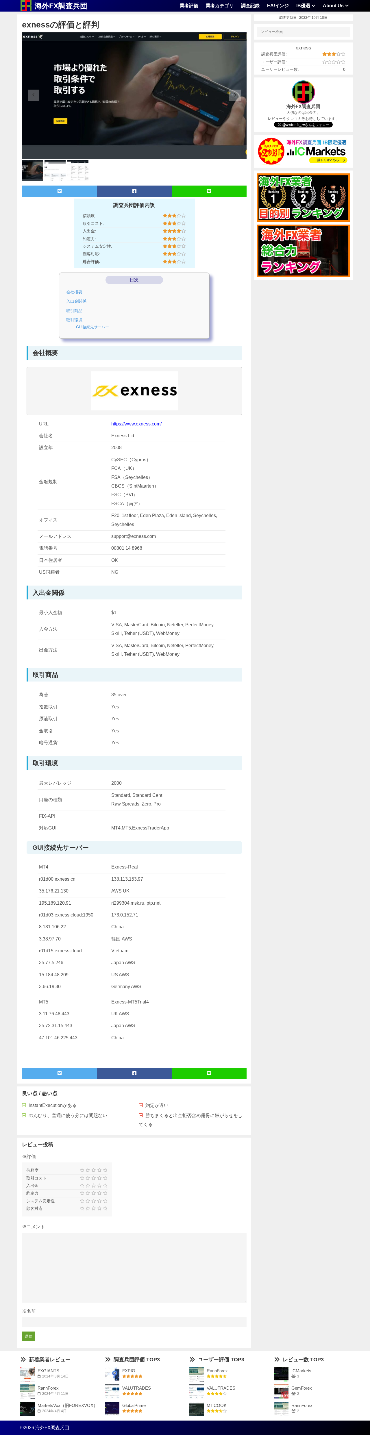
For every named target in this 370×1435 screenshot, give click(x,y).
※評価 (29, 1156)
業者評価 (189, 5)
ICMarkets (301, 1370)
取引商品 (74, 310)
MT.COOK (217, 1405)
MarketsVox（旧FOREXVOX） (68, 1405)
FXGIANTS (48, 1370)
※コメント (33, 1226)
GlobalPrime (134, 1405)
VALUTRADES (136, 1388)
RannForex (48, 1388)
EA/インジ (278, 5)
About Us (334, 5)
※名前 (29, 1311)
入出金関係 (76, 301)
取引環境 (74, 320)
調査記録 (250, 5)
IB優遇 (303, 5)
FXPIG (128, 1370)
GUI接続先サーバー (92, 327)
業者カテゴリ (220, 5)
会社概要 (74, 292)
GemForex (301, 1388)
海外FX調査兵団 (61, 6)
